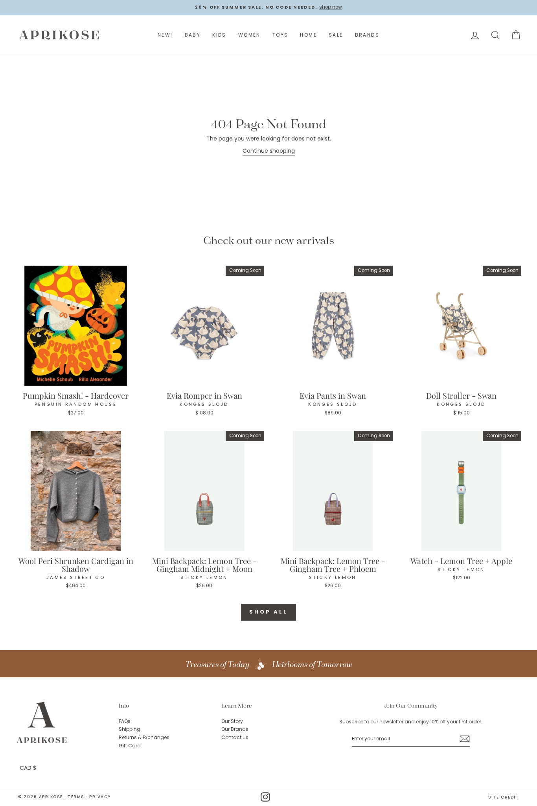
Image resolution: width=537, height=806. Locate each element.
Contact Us (234, 737)
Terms (76, 797)
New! (165, 34)
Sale (336, 34)
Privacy (100, 797)
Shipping (129, 729)
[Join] (465, 738)
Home (308, 34)
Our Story (232, 721)
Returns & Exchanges (144, 737)
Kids (219, 34)
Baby (193, 34)
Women (249, 34)
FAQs (125, 721)
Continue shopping (269, 151)
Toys (280, 34)
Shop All (268, 612)
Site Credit (503, 797)
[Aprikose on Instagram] (265, 797)
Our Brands (234, 729)
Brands (367, 34)
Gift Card (130, 746)
